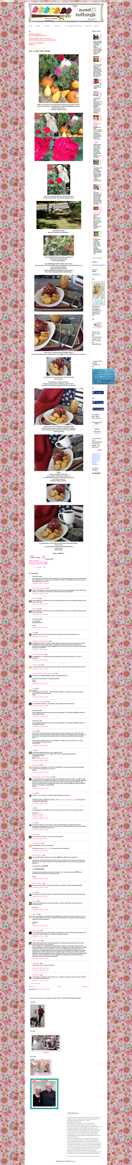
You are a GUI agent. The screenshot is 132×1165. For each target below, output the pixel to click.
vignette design (36, 664)
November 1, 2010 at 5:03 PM (40, 878)
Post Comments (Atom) (43, 989)
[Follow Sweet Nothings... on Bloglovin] (98, 266)
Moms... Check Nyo (37, 814)
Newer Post (32, 986)
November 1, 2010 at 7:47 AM (40, 697)
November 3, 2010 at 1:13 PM (40, 980)
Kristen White (36, 765)
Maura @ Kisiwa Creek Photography (42, 777)
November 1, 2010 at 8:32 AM (40, 705)
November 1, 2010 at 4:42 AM (40, 627)
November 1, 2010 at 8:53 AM (40, 716)
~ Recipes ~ (38, 26)
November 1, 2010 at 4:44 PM (40, 850)
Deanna (34, 901)
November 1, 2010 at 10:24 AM (40, 772)
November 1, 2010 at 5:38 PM (40, 909)
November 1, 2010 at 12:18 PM (40, 818)
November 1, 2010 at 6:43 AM (40, 669)
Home (30, 26)
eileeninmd (35, 598)
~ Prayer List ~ (57, 26)
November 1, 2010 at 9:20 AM (40, 745)
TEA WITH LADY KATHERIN (37, 564)
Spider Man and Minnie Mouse (40, 968)
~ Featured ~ (47, 26)
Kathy (34, 688)
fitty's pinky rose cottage (39, 588)
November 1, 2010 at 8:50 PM (40, 925)
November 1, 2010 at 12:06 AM (40, 583)
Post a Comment (35, 983)
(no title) (101, 80)
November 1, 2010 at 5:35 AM (40, 649)
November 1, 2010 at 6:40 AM (40, 660)
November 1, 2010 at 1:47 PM (40, 838)
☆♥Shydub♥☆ (36, 963)
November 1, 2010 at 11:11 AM (40, 803)
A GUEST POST (96, 142)
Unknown (35, 914)
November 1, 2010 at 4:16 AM (40, 604)
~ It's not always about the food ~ (73, 26)
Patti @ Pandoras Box (38, 654)
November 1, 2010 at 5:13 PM (40, 896)
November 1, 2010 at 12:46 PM (40, 829)
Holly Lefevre (36, 975)
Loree (34, 892)
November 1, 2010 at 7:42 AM (40, 683)
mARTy (34, 834)
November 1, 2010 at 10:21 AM (40, 760)
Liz (33, 808)
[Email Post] (44, 567)
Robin (34, 793)
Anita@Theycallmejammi (39, 701)
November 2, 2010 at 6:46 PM (40, 970)
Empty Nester (36, 930)
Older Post (85, 986)
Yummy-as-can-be (37, 816)
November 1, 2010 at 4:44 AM (40, 636)
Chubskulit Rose (36, 843)
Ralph (34, 822)
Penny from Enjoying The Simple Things (43, 673)
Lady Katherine (36, 941)
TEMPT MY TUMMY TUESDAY (38, 562)
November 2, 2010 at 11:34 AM (40, 958)
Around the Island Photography (67, 799)
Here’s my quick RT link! (41, 758)
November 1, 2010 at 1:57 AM (40, 593)
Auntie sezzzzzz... (37, 855)
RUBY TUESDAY (34, 560)
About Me (96, 26)
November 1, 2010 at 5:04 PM (40, 887)
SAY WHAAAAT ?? (101, 37)
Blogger (73, 1161)
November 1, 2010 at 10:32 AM (40, 788)
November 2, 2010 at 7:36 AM (40, 936)
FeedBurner (97, 433)
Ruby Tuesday (47, 848)
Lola (33, 750)
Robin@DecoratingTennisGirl (40, 641)
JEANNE (34, 731)
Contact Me (88, 26)
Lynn (33, 632)
